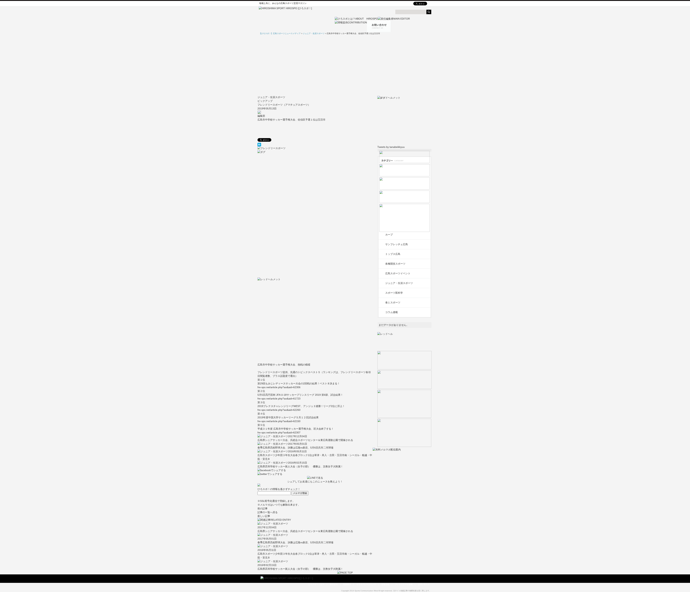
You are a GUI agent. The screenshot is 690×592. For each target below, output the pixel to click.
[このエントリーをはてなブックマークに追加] (315, 144)
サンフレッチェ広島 (396, 244)
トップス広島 (392, 254)
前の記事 (262, 508)
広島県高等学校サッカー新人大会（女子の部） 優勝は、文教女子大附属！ (300, 466)
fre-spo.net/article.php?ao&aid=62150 (278, 421)
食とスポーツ (392, 302)
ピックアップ (265, 101)
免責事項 (347, 584)
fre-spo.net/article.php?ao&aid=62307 (278, 432)
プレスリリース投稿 (404, 584)
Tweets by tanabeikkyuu (391, 146)
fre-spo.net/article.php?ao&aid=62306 (278, 387)
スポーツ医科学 (394, 292)
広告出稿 (385, 584)
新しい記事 (263, 516)
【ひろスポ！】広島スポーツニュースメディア (280, 33)
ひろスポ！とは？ (316, 584)
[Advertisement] (345, 65)
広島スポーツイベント (397, 273)
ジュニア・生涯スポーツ (271, 97)
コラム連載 (391, 312)
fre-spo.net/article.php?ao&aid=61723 (278, 398)
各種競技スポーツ (395, 263)
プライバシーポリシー (366, 584)
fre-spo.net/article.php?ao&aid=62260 (278, 409)
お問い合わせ (424, 584)
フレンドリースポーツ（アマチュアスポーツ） (283, 104)
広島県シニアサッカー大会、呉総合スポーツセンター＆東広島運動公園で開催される (305, 440)
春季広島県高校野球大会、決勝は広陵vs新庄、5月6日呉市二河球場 (295, 447)
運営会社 (334, 584)
